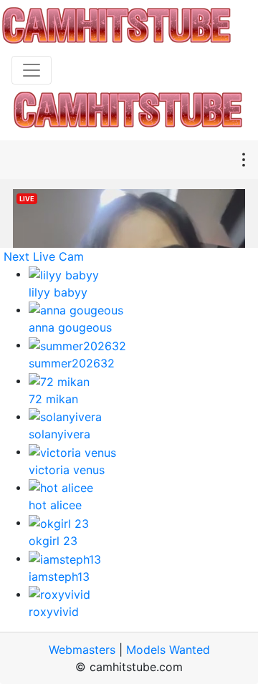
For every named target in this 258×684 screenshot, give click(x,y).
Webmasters (82, 649)
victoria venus (67, 470)
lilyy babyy (58, 292)
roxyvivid (54, 611)
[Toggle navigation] (31, 70)
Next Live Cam (44, 256)
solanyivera (59, 434)
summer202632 (72, 363)
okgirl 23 (53, 541)
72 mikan (53, 399)
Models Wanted (168, 649)
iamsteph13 (59, 576)
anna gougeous (70, 327)
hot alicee (55, 505)
